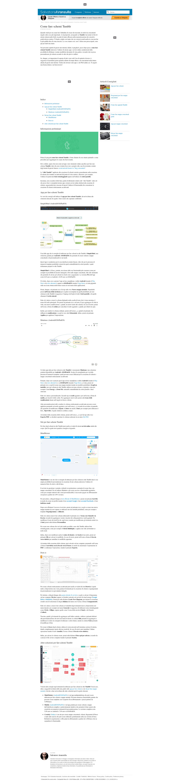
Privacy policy (100, 776)
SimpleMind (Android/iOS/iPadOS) (59, 109)
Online (53, 714)
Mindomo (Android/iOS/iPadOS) (58, 112)
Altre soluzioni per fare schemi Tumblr (56, 124)
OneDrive (49, 599)
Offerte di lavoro (92, 776)
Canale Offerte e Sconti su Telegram (57, 17)
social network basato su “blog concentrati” (72, 168)
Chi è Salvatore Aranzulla (54, 776)
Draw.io (50, 120)
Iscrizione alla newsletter (68, 776)
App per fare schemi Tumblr (53, 107)
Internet (96, 12)
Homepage (44, 776)
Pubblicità (84, 776)
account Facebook (87, 501)
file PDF (85, 417)
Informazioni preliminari (51, 103)
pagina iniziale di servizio (69, 595)
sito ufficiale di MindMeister (70, 499)
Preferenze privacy (118, 776)
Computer (78, 12)
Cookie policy (108, 776)
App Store (81, 283)
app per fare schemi (76, 689)
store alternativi (52, 283)
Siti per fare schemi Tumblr (52, 115)
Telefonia (88, 12)
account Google (72, 501)
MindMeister (52, 117)
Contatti (78, 776)
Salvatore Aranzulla (46, 29)
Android (56, 695)
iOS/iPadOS (63, 695)
